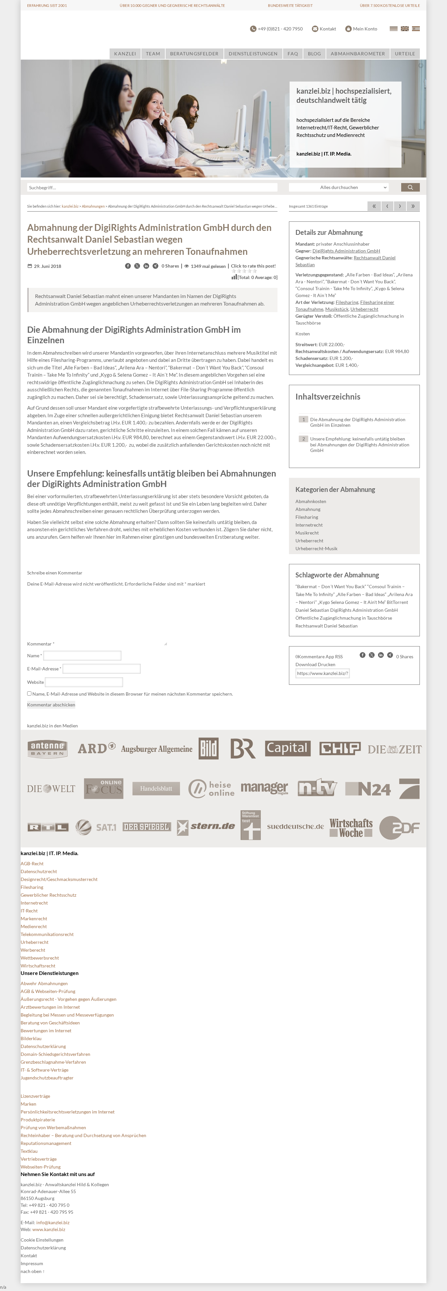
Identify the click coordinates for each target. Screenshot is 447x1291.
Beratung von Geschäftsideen (50, 1022)
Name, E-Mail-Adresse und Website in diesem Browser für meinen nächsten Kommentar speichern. (132, 694)
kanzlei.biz (70, 206)
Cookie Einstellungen (42, 1240)
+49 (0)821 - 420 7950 (280, 28)
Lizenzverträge (35, 1096)
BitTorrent (397, 602)
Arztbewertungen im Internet (50, 1007)
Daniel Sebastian (312, 610)
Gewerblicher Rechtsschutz (48, 895)
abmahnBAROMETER (358, 53)
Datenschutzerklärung (43, 1046)
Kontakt (328, 28)
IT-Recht (29, 910)
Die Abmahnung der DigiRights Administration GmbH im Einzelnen (357, 422)
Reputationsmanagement (46, 1143)
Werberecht (33, 950)
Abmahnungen (93, 206)
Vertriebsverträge (39, 1159)
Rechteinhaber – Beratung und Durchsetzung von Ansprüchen (83, 1135)
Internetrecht (309, 525)
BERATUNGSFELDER (194, 53)
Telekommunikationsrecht (47, 934)
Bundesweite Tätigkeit (290, 5)
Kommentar (41, 643)
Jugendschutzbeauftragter (47, 1077)
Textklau (29, 1151)
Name (34, 655)
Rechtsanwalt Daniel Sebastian (326, 625)
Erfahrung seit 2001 (47, 5)
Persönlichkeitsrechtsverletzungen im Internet (68, 1111)
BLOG (314, 53)
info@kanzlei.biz (52, 1222)
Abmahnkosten (310, 501)
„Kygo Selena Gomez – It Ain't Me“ (352, 602)
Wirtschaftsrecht (38, 965)
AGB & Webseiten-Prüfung (48, 991)
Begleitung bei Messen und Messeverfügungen (67, 1015)
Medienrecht (34, 926)
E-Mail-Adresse (44, 668)
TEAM (153, 53)
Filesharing (347, 302)
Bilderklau (31, 1038)
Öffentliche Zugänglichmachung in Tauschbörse (343, 618)
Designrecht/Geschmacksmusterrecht (59, 879)
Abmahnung (307, 509)
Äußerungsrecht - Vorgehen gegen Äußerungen (68, 999)
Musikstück (337, 309)
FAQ (293, 53)
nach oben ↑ (33, 1271)
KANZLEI (125, 53)
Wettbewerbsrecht (40, 958)
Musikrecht (307, 532)
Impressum (32, 1263)
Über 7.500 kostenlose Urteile (390, 5)
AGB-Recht (32, 863)
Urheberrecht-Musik (316, 548)
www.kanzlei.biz (48, 1229)
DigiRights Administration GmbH (346, 250)
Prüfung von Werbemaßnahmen (53, 1127)
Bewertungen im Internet (46, 1030)
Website (35, 682)
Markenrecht (34, 918)
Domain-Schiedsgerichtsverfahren (55, 1054)
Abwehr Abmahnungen (44, 983)
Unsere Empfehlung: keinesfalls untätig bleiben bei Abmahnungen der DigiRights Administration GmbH (359, 444)
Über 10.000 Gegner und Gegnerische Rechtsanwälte (172, 5)
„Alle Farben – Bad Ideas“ (361, 594)
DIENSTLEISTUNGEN (253, 53)
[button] (128, 266)
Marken (28, 1104)
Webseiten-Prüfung (41, 1166)
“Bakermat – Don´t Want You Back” (330, 586)
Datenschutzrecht (39, 871)
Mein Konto (365, 28)
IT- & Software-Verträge (44, 1070)
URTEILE (405, 53)
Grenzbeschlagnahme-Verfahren (53, 1062)
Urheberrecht (364, 309)
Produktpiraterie (38, 1119)
